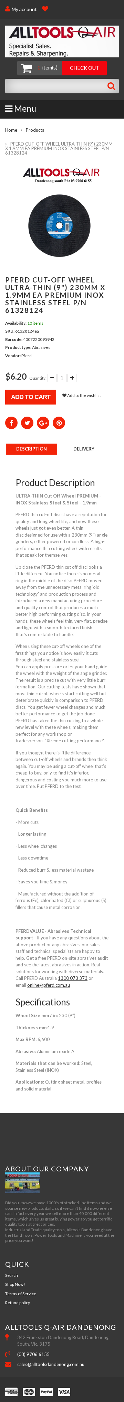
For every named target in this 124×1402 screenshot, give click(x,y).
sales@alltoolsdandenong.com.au (50, 1364)
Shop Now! (15, 1284)
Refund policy (17, 1302)
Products (35, 130)
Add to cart (30, 396)
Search (11, 1275)
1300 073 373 (72, 978)
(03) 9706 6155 (33, 1354)
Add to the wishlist (83, 395)
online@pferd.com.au (48, 985)
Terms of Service (20, 1293)
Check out (84, 68)
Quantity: (37, 378)
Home (11, 130)
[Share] (11, 423)
